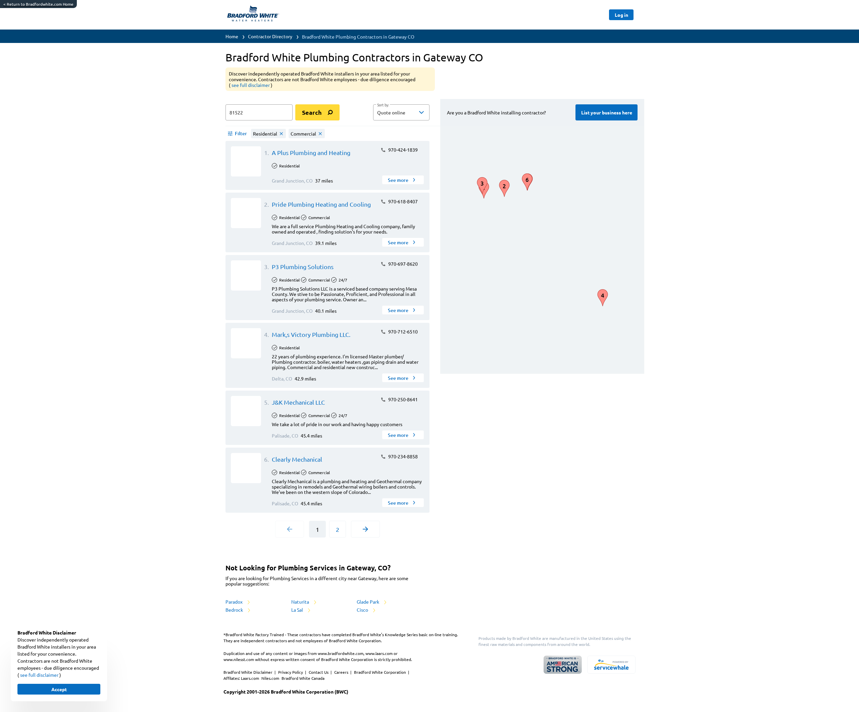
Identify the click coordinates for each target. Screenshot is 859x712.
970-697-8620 (402, 264)
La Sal (297, 610)
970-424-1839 (402, 150)
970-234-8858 (402, 456)
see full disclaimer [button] (251, 85)
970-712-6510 (402, 331)
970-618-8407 (402, 201)
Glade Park (368, 602)
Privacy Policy (291, 672)
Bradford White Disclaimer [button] (248, 672)
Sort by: (383, 105)
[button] (401, 112)
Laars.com (250, 678)
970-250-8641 (402, 399)
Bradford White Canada (303, 678)
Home (231, 36)
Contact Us (319, 672)
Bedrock (234, 610)
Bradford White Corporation (380, 672)
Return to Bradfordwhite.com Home (38, 4)
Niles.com (270, 678)
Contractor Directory (270, 36)
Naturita (300, 602)
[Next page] (365, 529)
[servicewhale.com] (611, 665)
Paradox (234, 602)
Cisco (363, 610)
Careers (341, 672)
